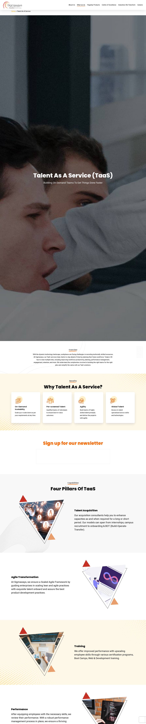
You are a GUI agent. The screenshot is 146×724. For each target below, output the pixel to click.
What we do (81, 5)
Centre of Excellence (109, 5)
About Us (72, 5)
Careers (140, 5)
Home (13, 11)
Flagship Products (93, 5)
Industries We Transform (126, 5)
